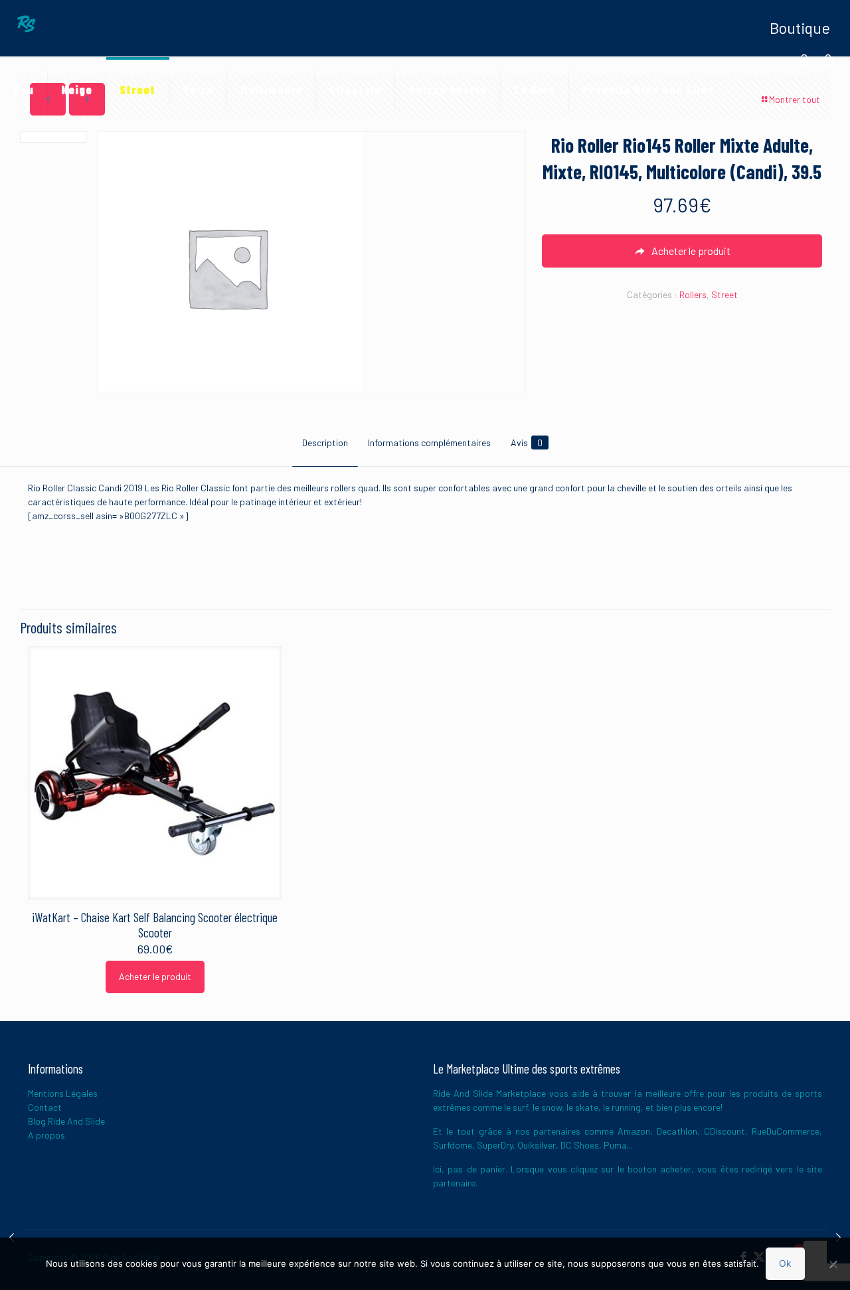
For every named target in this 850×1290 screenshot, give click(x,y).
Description (325, 442)
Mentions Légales (63, 1093)
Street (724, 294)
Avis (527, 442)
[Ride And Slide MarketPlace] (44, 30)
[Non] (833, 1264)
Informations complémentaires (429, 442)
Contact (45, 1107)
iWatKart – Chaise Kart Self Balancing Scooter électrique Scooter (155, 925)
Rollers (693, 294)
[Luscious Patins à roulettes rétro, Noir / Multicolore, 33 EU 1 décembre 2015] (11, 1236)
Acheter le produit (155, 976)
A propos (46, 1135)
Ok (785, 1263)
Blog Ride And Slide (66, 1121)
